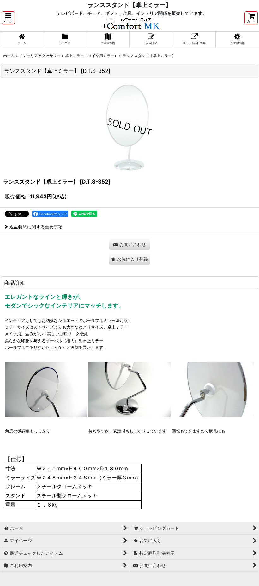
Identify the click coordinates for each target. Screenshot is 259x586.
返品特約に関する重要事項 (36, 226)
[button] (8, 17)
